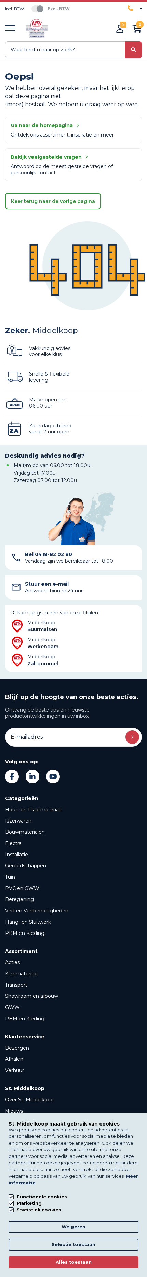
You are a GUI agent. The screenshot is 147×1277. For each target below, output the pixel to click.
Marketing (29, 1203)
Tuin (10, 877)
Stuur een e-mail (47, 584)
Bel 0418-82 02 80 (48, 554)
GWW (12, 1007)
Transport (16, 985)
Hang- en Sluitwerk (28, 922)
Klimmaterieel (22, 974)
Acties (12, 962)
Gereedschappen (25, 866)
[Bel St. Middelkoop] (135, 8)
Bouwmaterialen (25, 832)
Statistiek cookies (39, 1209)
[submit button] (133, 49)
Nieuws (14, 1111)
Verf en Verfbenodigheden (36, 911)
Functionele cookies (42, 1196)
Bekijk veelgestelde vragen (46, 157)
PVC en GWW (22, 888)
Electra (13, 843)
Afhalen (14, 1059)
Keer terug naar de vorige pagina (53, 201)
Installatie (16, 854)
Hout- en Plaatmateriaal (34, 810)
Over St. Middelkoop (29, 1100)
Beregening (19, 899)
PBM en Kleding (24, 933)
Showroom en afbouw (31, 996)
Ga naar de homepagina (42, 125)
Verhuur (14, 1070)
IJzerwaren (18, 821)
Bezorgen (17, 1048)
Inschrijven (132, 737)
